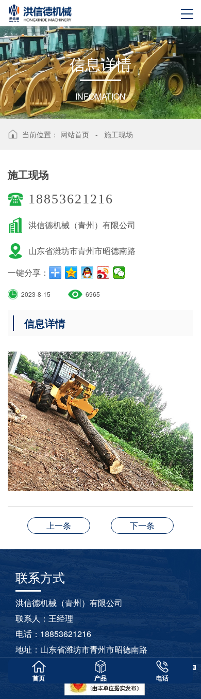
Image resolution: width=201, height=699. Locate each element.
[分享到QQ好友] (87, 272)
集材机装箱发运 (58, 525)
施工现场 (118, 134)
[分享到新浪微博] (103, 272)
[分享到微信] (119, 272)
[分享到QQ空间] (71, 272)
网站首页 (74, 134)
